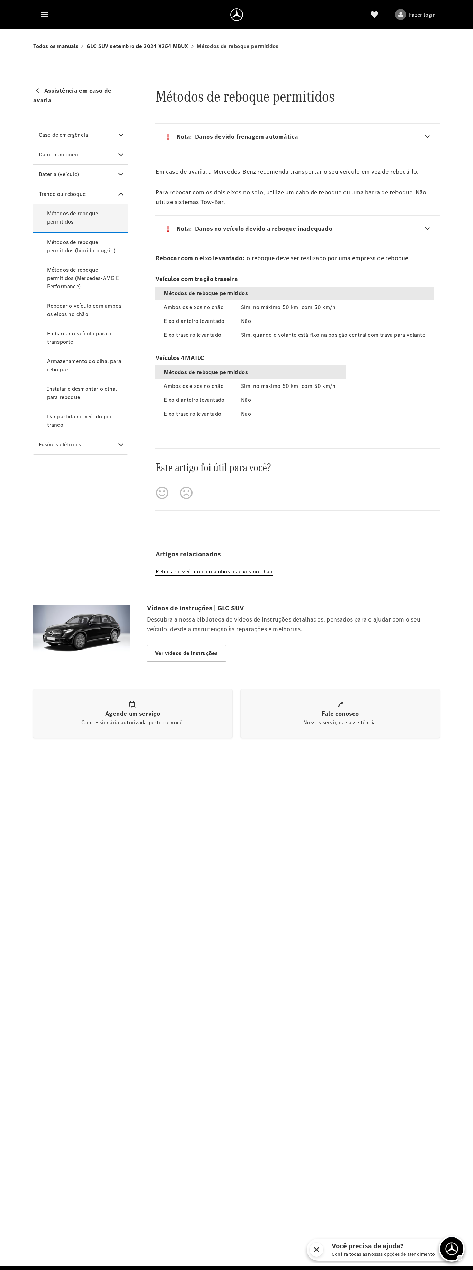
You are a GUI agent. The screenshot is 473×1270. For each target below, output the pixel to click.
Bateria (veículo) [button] (59, 174)
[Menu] (44, 14)
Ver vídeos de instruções (186, 653)
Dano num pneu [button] (58, 154)
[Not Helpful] (186, 492)
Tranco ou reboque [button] (62, 194)
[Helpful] (162, 492)
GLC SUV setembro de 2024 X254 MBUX (137, 46)
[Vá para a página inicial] (236, 14)
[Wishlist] (374, 14)
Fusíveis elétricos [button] (60, 444)
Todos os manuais (55, 46)
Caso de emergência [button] (63, 134)
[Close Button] (341, 1250)
